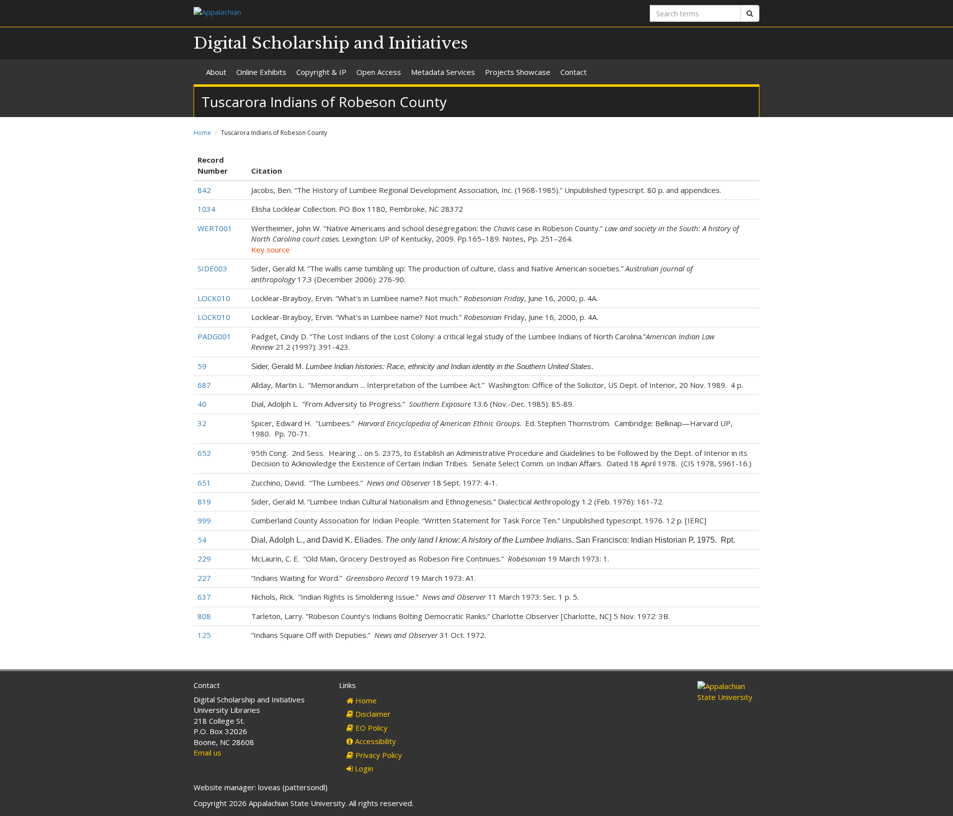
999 (204, 520)
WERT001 (215, 228)
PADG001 (214, 336)
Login (363, 768)
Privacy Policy (377, 755)
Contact (573, 72)
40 (202, 404)
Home (202, 132)
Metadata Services (443, 72)
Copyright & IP (321, 72)
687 (204, 385)
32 (202, 423)
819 (204, 501)
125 (204, 635)
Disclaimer (372, 714)
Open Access (378, 72)
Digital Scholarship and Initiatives (331, 43)
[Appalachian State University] (331, 13)
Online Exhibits (261, 72)
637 (204, 597)
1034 (206, 209)
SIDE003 (212, 268)
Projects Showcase (517, 72)
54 (202, 540)
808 (204, 616)
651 (204, 483)
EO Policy (370, 728)
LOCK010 (214, 298)
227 (204, 578)
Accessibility (374, 741)
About (216, 72)
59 (202, 366)
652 (204, 453)
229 (204, 559)
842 (204, 190)
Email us (207, 752)
